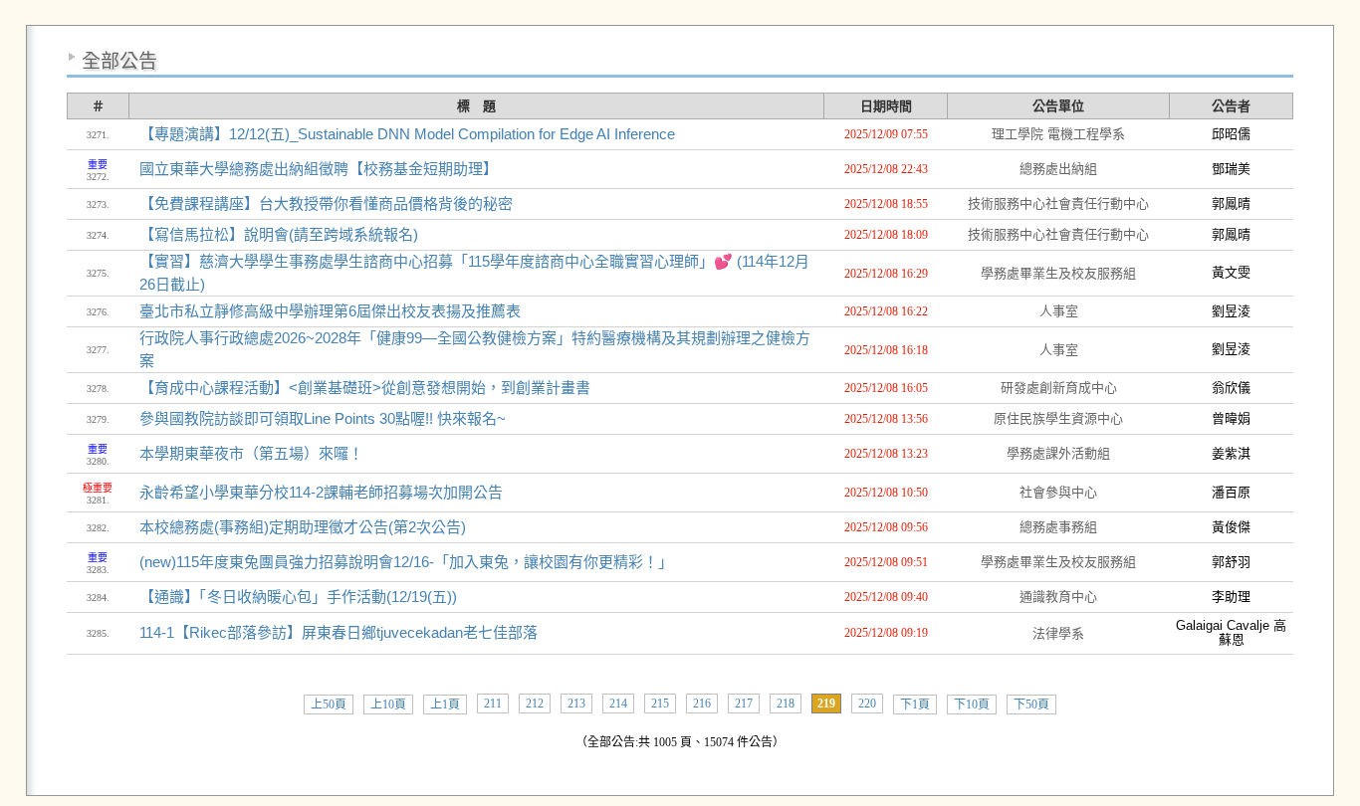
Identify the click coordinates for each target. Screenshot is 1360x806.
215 (660, 703)
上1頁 (445, 704)
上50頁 (328, 704)
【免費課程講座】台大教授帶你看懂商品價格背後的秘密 (326, 203)
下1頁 (915, 704)
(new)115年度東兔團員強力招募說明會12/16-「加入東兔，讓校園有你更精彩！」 (406, 561)
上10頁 (388, 704)
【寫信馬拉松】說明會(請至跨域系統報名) (278, 234)
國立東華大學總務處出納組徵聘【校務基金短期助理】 (318, 168)
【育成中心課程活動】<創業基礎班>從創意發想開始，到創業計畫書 (364, 387)
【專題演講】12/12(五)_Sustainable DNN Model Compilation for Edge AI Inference (407, 133)
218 (785, 703)
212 (535, 703)
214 (618, 703)
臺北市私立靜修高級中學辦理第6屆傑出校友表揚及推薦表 (330, 310)
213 (576, 703)
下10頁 (972, 704)
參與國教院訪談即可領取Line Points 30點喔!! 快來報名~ (322, 418)
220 (867, 703)
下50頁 (1031, 704)
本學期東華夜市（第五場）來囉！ (251, 453)
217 (744, 703)
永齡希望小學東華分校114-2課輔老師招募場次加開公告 (321, 492)
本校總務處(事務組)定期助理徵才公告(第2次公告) (302, 526)
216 (702, 703)
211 (493, 703)
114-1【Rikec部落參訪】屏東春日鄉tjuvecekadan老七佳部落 (338, 632)
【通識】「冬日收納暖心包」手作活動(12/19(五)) (298, 596)
